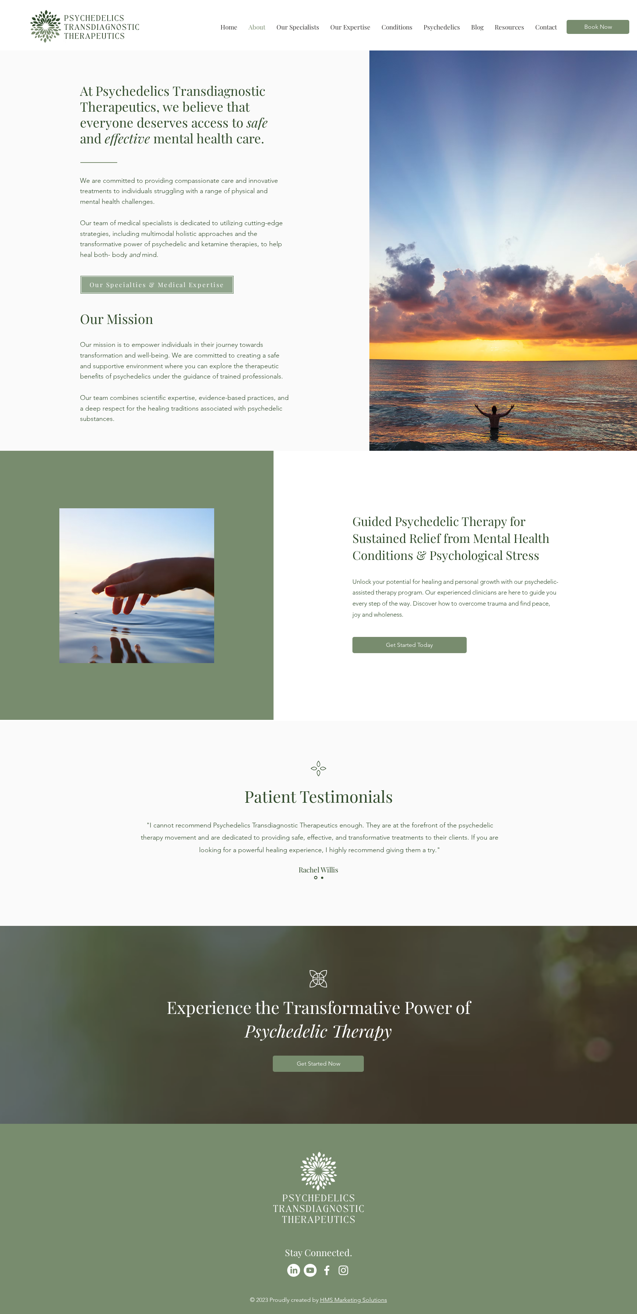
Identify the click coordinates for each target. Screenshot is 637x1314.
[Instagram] (343, 1270)
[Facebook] (326, 1270)
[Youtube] (310, 1270)
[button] (397, 27)
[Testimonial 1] (315, 877)
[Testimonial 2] (322, 877)
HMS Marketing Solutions (353, 1299)
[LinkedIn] (293, 1270)
